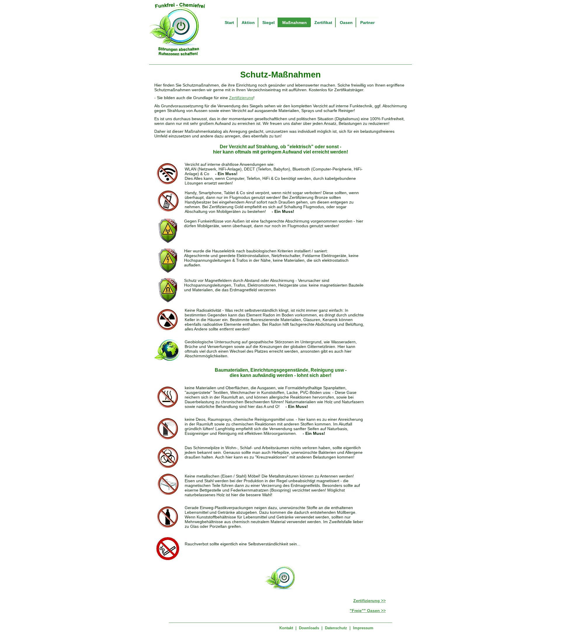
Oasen (346, 22)
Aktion (248, 22)
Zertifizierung (241, 97)
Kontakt (286, 628)
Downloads (309, 628)
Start (229, 22)
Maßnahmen (294, 22)
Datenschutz (336, 628)
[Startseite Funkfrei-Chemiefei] (178, 56)
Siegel (268, 22)
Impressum (363, 628)
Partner (367, 22)
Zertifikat (323, 22)
